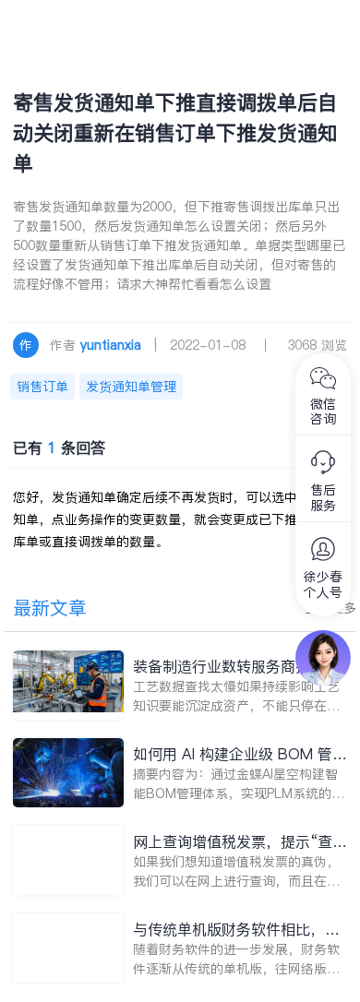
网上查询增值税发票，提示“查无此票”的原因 (240, 842)
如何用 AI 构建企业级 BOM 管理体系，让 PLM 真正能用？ (240, 754)
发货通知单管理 (131, 386)
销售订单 (42, 386)
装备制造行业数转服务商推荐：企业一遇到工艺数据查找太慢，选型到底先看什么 (236, 666)
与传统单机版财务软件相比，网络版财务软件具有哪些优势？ (236, 929)
